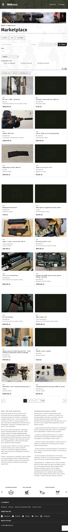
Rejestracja (53, 4)
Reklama (4, 11)
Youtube (17, 516)
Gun (12, 37)
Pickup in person (26, 63)
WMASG (3, 25)
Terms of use (37, 507)
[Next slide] (66, 492)
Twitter (27, 516)
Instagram (46, 516)
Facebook (7, 516)
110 (43, 401)
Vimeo (36, 516)
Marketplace (12, 25)
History (11, 507)
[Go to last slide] (2, 492)
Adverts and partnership (23, 507)
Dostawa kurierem (43, 63)
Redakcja (4, 507)
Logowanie (61, 4)
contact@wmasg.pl (7, 525)
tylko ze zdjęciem (9, 63)
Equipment (20, 37)
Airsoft (4, 37)
